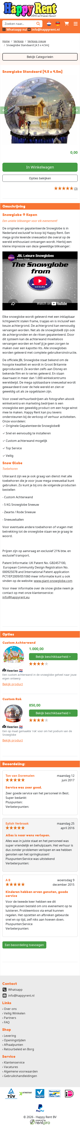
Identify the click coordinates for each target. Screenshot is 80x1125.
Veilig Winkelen (14, 1013)
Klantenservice (14, 1062)
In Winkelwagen (40, 167)
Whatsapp (15, 990)
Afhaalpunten (13, 1045)
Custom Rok (11, 699)
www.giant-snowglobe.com (53, 581)
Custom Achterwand (19, 643)
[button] (75, 23)
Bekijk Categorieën (40, 57)
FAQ (7, 1022)
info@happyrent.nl (21, 995)
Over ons (10, 1009)
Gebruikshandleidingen (20, 1076)
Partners (10, 1018)
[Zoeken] (38, 23)
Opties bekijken (40, 178)
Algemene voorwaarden (21, 1071)
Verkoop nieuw (37, 41)
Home (6, 41)
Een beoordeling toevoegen (24, 945)
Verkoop (19, 41)
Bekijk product (12, 684)
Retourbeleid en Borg (19, 1049)
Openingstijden (15, 1040)
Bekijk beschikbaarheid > (53, 657)
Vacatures (11, 1067)
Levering (10, 1036)
